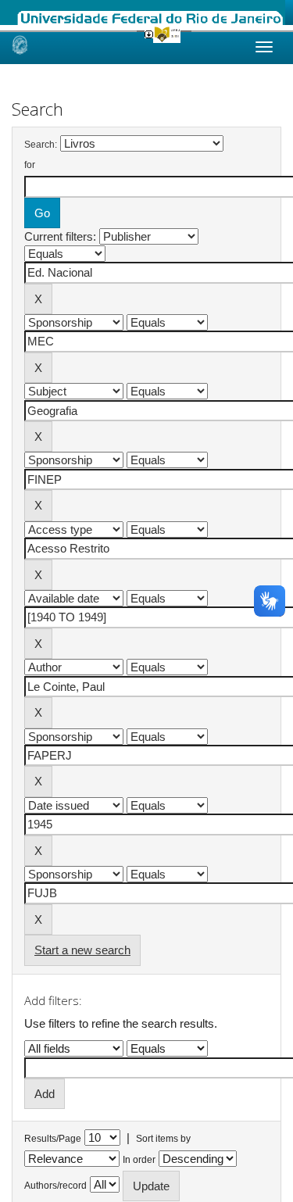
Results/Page (52, 1138)
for (29, 164)
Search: (40, 144)
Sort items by (163, 1138)
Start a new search (82, 950)
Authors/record (55, 1185)
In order (139, 1159)
